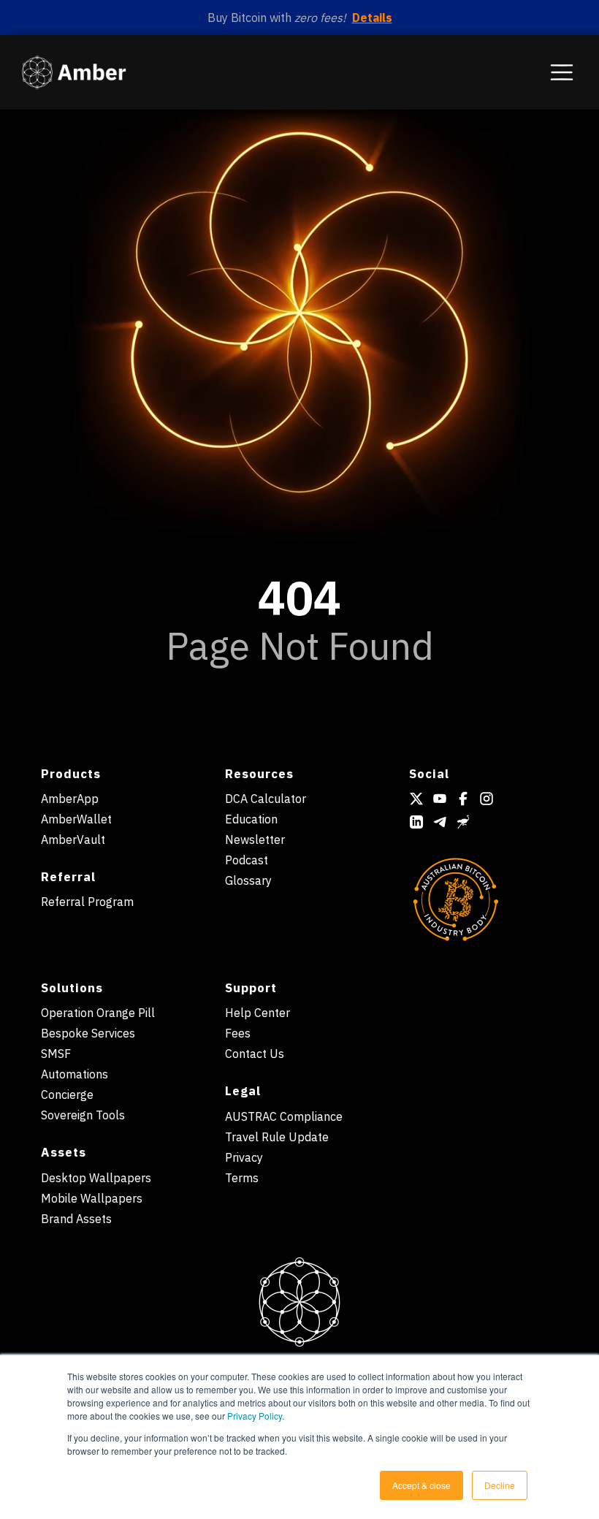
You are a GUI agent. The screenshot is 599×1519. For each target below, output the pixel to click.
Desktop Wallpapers (96, 1177)
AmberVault (73, 839)
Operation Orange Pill (98, 1012)
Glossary (248, 880)
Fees (238, 1033)
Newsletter (255, 839)
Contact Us (254, 1053)
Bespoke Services (88, 1033)
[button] (562, 72)
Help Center (257, 1012)
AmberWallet (76, 819)
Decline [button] (499, 1485)
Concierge (67, 1094)
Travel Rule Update (277, 1137)
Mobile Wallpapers (91, 1198)
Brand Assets (76, 1218)
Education (251, 819)
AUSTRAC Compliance (284, 1116)
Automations (74, 1074)
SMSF (56, 1053)
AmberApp (70, 798)
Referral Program (87, 901)
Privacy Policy (254, 1415)
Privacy (244, 1157)
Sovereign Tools (83, 1115)
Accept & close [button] (421, 1485)
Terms (242, 1177)
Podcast (246, 860)
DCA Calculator (265, 798)
